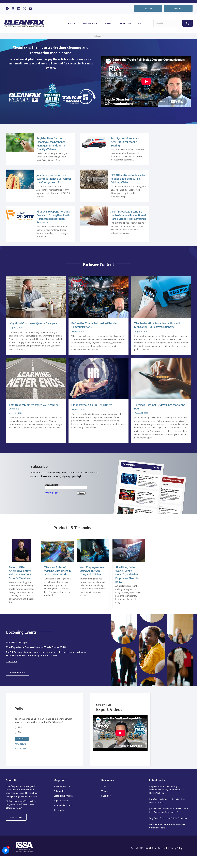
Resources (89, 23)
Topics (69, 23)
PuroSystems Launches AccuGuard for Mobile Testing (124, 142)
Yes (20, 727)
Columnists (59, 791)
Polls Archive (20, 748)
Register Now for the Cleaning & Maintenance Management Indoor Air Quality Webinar (166, 789)
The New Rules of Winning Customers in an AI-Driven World (57, 570)
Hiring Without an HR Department (91, 404)
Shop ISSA (106, 795)
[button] (7, 8)
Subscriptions (60, 810)
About (142, 23)
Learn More (11, 661)
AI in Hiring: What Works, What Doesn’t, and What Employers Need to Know (127, 574)
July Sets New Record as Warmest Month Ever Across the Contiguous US (53, 178)
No (19, 732)
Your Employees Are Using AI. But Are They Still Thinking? (92, 570)
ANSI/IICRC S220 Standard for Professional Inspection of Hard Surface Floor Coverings (128, 215)
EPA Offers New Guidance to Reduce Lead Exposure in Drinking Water (127, 178)
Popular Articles (61, 800)
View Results (20, 743)
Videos (104, 791)
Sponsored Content (63, 805)
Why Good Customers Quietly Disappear (33, 323)
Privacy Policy (175, 848)
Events (109, 23)
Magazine (125, 23)
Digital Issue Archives (63, 795)
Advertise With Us (62, 786)
